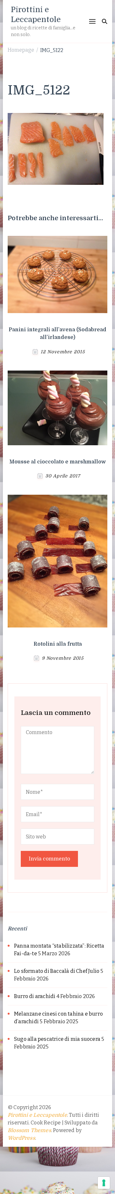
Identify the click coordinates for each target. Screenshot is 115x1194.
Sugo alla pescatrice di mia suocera (57, 1039)
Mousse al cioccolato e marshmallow (57, 462)
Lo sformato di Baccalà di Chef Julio (56, 971)
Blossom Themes (29, 1130)
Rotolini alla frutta (58, 644)
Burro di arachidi (34, 996)
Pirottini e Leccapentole (37, 1115)
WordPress (21, 1138)
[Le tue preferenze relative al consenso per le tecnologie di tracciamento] (104, 1183)
